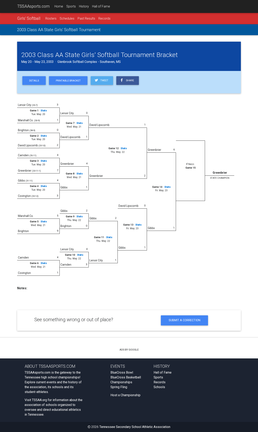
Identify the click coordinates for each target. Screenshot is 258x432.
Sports (71, 6)
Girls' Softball (29, 18)
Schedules (67, 18)
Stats (44, 110)
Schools (159, 387)
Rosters (50, 18)
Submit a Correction (184, 320)
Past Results (86, 18)
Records (104, 18)
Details (34, 80)
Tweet (103, 80)
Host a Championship (125, 395)
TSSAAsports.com (33, 6)
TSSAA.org (39, 400)
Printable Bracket (68, 80)
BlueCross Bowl (121, 372)
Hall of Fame (101, 6)
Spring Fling (118, 387)
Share (129, 80)
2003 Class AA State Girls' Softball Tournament (59, 29)
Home (58, 6)
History (84, 6)
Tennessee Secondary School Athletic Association (134, 427)
